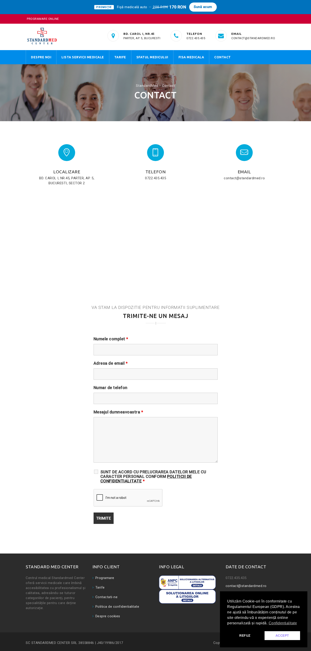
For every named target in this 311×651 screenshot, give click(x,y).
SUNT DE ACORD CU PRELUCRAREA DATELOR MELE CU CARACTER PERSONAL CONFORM (153, 476)
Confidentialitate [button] (283, 623)
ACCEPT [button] (282, 635)
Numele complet (111, 339)
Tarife (120, 57)
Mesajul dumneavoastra (118, 412)
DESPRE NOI (41, 57)
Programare (104, 578)
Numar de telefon (110, 387)
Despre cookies (107, 616)
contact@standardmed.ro (246, 586)
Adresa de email (111, 363)
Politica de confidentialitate (117, 607)
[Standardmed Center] (42, 36)
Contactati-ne (106, 597)
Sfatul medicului (152, 57)
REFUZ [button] (245, 635)
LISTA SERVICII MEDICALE (82, 57)
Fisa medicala (191, 57)
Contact (222, 57)
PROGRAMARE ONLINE (43, 19)
